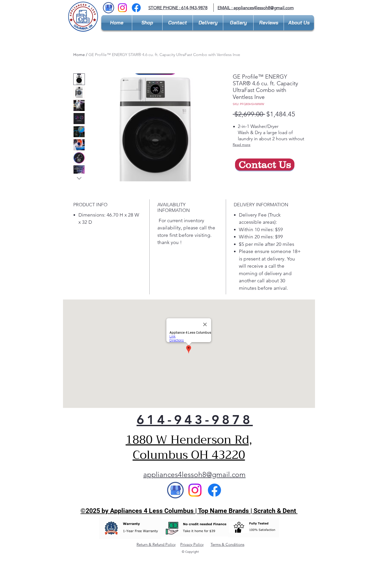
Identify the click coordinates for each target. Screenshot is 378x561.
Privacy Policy (192, 544)
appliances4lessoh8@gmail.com (263, 7)
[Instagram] (122, 8)
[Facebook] (136, 8)
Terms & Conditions (227, 544)
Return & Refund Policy (156, 544)
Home (79, 54)
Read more (241, 144)
